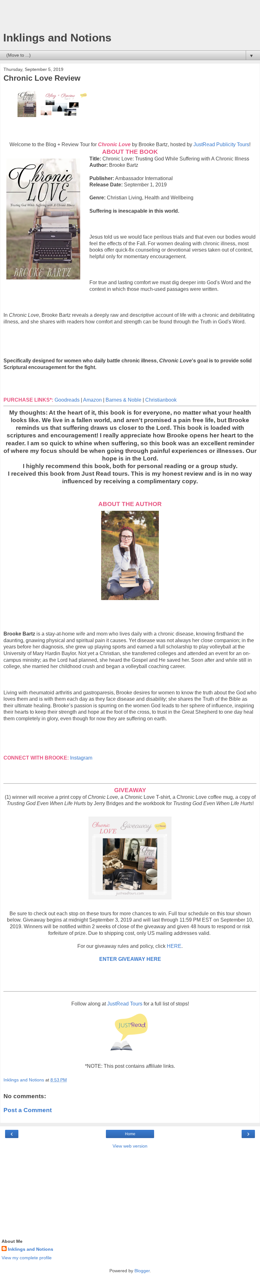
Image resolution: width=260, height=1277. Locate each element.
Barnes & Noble (123, 400)
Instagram (81, 758)
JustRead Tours (124, 1003)
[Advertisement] (130, 17)
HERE (174, 946)
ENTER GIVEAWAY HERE (130, 959)
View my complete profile (27, 1257)
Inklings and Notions (57, 38)
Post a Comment (27, 1110)
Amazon (93, 400)
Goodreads (67, 400)
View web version (130, 1146)
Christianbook (161, 400)
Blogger (142, 1270)
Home (130, 1134)
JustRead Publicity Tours (221, 144)
